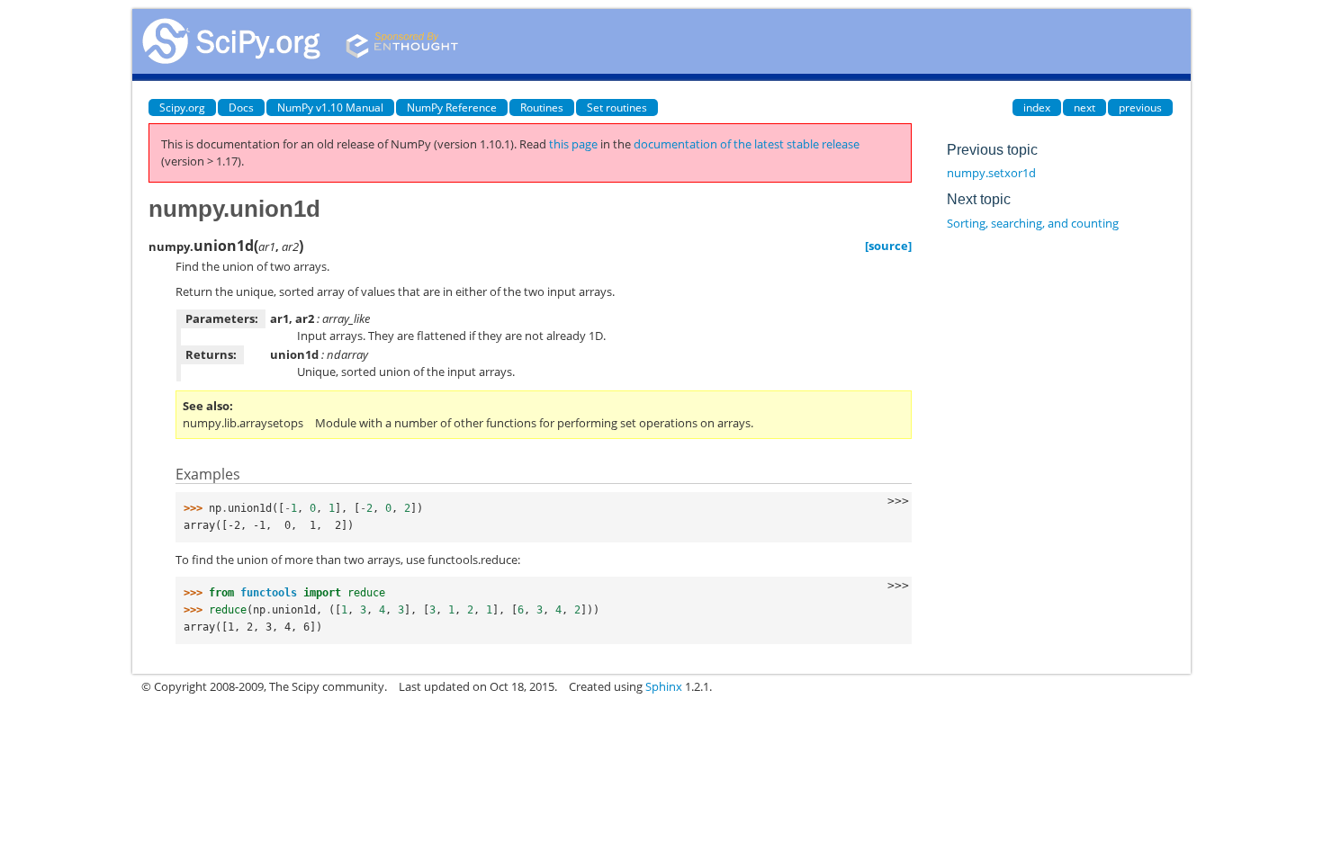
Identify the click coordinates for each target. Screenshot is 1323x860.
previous (1140, 107)
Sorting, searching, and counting (1033, 223)
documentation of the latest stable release (747, 144)
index (1036, 107)
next (1084, 107)
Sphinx (663, 686)
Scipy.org (182, 107)
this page (573, 144)
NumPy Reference (452, 107)
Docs (241, 107)
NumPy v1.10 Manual (330, 107)
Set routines (617, 107)
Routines (541, 107)
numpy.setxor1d (991, 173)
